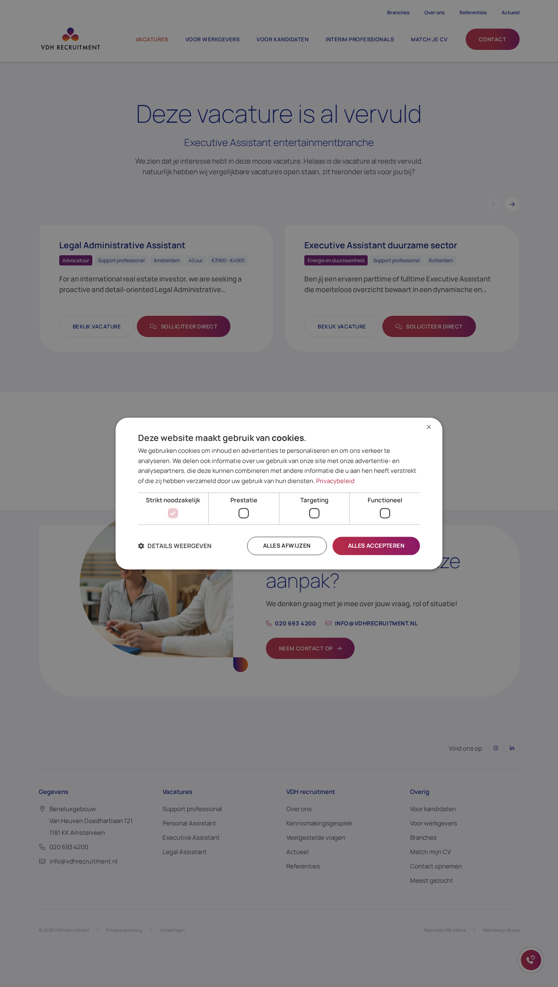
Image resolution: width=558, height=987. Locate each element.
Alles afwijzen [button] (287, 546)
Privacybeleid (335, 481)
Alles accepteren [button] (376, 546)
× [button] (429, 427)
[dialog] (279, 494)
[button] (175, 546)
